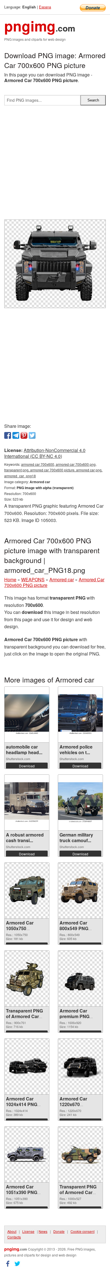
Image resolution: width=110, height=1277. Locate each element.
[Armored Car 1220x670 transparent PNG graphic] (80, 1066)
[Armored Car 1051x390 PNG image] (27, 1154)
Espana (45, 7)
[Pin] (24, 435)
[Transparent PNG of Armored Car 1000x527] (80, 1154)
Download (27, 765)
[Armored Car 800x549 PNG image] (80, 890)
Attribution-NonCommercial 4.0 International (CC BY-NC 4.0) (44, 453)
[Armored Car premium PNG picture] (80, 978)
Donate (59, 1231)
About (11, 1231)
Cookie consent (82, 1231)
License (28, 1231)
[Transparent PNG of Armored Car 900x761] (27, 978)
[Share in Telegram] (15, 435)
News (43, 1231)
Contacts (14, 1237)
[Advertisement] (55, 165)
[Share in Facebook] (7, 435)
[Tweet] (32, 435)
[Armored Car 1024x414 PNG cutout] (27, 1066)
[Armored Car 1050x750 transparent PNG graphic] (27, 890)
